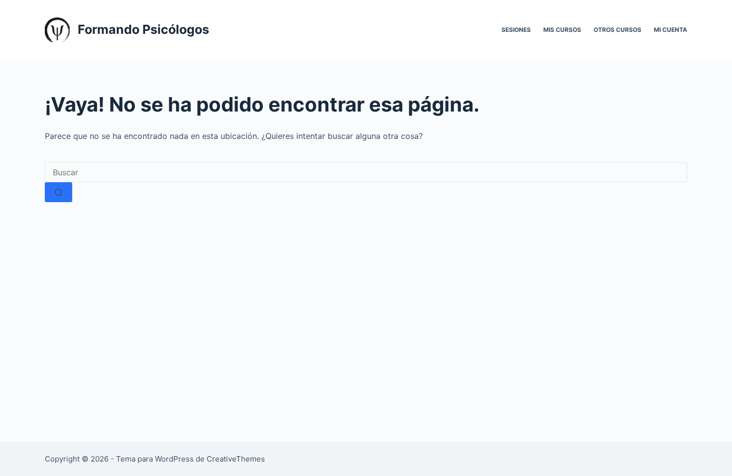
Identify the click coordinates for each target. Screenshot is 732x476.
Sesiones (516, 29)
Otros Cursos (617, 29)
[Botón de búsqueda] (58, 192)
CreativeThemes (236, 459)
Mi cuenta (670, 29)
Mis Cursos (562, 29)
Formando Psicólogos (143, 29)
